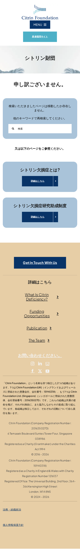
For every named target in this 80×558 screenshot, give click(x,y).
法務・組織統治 (12, 509)
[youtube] (47, 371)
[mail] (47, 364)
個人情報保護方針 (13, 524)
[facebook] (32, 371)
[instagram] (32, 364)
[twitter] (40, 371)
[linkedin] (40, 364)
